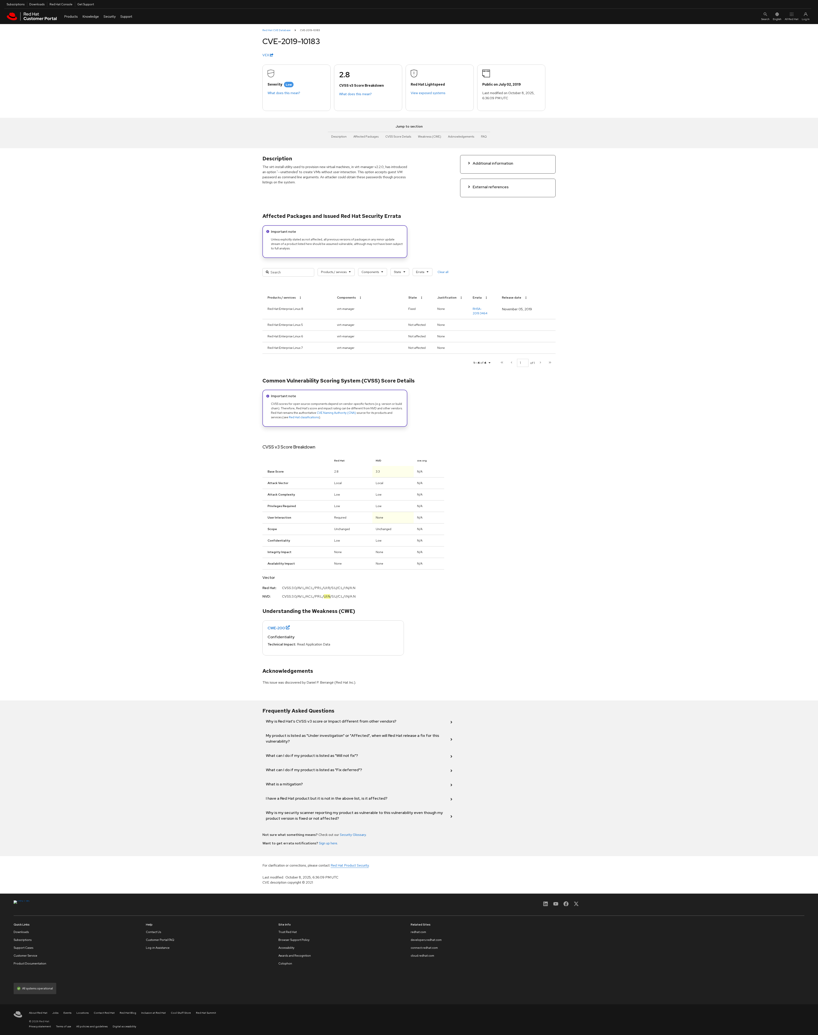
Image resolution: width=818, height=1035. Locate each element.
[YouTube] (555, 905)
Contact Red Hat (104, 1013)
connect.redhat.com (424, 948)
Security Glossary (353, 834)
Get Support (85, 4)
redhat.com (418, 932)
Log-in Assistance (158, 948)
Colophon (285, 963)
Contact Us (153, 932)
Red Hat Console (61, 4)
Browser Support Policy (294, 940)
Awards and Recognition (294, 955)
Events (67, 1013)
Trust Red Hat (287, 932)
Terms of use (63, 1026)
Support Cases (23, 948)
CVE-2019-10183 (310, 30)
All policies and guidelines (92, 1026)
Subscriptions (15, 4)
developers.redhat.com (426, 940)
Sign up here (328, 843)
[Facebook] (566, 905)
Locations (82, 1013)
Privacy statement (40, 1026)
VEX (266, 55)
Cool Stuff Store (181, 1013)
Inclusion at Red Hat (153, 1013)
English (777, 19)
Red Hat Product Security (350, 865)
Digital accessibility (124, 1026)
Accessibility (286, 948)
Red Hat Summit (206, 1013)
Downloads (37, 4)
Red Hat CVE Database (276, 30)
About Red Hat (38, 1013)
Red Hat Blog (128, 1013)
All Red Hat (791, 19)
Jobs (55, 1013)
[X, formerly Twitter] (576, 905)
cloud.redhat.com (422, 955)
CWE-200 (276, 627)
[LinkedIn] (545, 905)
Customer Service (25, 955)
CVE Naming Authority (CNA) (336, 413)
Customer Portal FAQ (160, 940)
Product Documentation (30, 963)
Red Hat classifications (304, 417)
